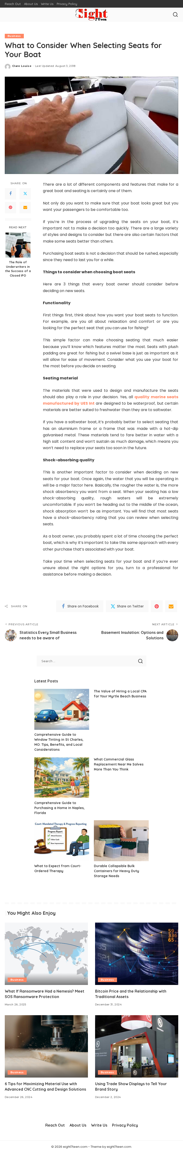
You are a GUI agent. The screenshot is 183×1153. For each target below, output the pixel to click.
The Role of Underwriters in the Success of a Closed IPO (18, 269)
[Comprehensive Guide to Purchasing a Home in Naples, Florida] (61, 777)
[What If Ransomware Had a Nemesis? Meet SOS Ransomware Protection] (46, 954)
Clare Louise (21, 66)
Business (14, 36)
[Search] (175, 15)
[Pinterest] (10, 207)
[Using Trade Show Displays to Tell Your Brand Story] (136, 1046)
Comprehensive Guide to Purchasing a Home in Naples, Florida (59, 808)
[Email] (25, 207)
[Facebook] (10, 193)
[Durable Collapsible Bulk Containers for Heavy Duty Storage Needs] (121, 840)
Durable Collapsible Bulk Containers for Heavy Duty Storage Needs (116, 871)
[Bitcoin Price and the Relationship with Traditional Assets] (136, 954)
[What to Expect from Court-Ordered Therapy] (61, 840)
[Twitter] (25, 193)
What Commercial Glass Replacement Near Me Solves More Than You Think (118, 764)
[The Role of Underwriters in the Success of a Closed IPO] (17, 245)
